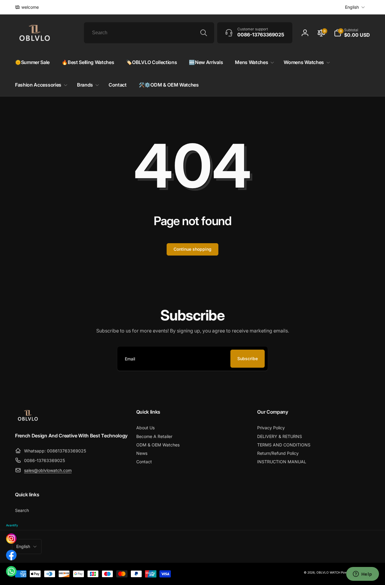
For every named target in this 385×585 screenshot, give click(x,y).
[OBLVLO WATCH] (28, 420)
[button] (352, 32)
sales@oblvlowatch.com (48, 470)
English (352, 7)
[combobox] (149, 32)
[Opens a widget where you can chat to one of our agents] (362, 574)
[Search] (204, 33)
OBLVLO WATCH (328, 572)
